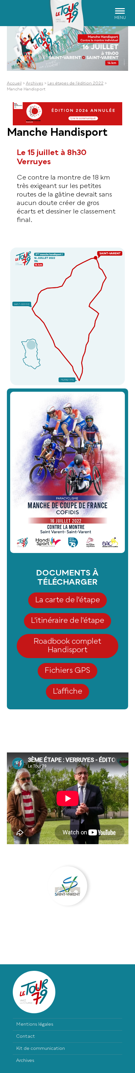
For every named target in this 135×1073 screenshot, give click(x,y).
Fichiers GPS (67, 670)
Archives (34, 84)
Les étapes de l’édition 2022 (76, 84)
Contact (25, 1036)
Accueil (14, 84)
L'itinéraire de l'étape (67, 620)
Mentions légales (34, 1024)
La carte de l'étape (67, 600)
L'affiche (67, 691)
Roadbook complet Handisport (67, 646)
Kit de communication (40, 1048)
